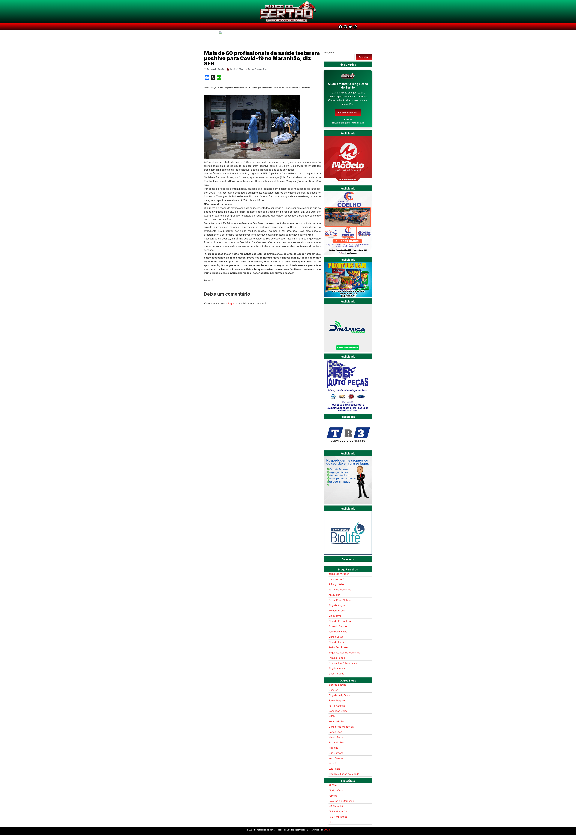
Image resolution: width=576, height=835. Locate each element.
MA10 (331, 716)
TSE (330, 821)
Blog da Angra (336, 605)
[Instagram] (345, 27)
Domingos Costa (338, 710)
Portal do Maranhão (339, 589)
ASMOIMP (334, 594)
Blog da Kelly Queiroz (340, 695)
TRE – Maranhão (337, 811)
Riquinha (333, 747)
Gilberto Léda (336, 673)
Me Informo (335, 615)
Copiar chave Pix (348, 112)
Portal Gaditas (336, 705)
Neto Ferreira (335, 758)
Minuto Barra (335, 737)
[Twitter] (350, 27)
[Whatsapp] (355, 27)
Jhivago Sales (336, 584)
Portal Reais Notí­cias (340, 600)
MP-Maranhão (336, 806)
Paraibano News (337, 631)
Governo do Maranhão (341, 800)
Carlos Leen (335, 731)
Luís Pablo (334, 768)
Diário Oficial (335, 790)
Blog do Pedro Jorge (340, 621)
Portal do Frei (336, 742)
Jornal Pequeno (337, 700)
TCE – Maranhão (337, 816)
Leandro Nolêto (337, 579)
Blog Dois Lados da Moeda (343, 773)
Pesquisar (329, 52)
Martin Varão (335, 636)
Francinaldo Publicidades (342, 663)
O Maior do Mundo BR (341, 726)
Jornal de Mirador (338, 573)
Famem (332, 795)
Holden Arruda (336, 610)
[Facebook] (340, 27)
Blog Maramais (336, 668)
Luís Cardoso (336, 752)
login (231, 303)
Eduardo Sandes (337, 626)
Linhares (333, 689)
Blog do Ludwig (337, 684)
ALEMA (332, 785)
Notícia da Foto (337, 721)
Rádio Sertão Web (338, 647)
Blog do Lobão (336, 642)
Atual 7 (332, 763)
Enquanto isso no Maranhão (344, 652)
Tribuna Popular (337, 657)
